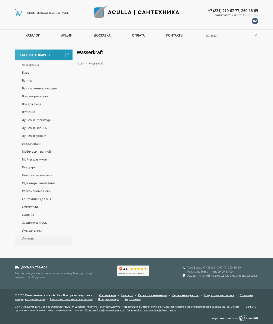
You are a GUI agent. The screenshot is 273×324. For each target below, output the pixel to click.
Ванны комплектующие (39, 88)
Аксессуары (30, 65)
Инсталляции (32, 144)
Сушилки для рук (34, 223)
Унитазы (28, 238)
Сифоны (28, 215)
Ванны (27, 81)
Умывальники (32, 231)
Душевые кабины (35, 128)
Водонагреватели (35, 96)
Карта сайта (133, 299)
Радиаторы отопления (38, 183)
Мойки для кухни (34, 160)
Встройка (29, 112)
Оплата (138, 35)
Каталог (33, 35)
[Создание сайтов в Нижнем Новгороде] (248, 320)
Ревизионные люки (36, 191)
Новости (127, 295)
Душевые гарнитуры (37, 120)
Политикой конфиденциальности (104, 310)
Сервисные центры (185, 295)
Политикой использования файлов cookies (151, 310)
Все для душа (31, 104)
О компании (107, 295)
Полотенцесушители (37, 175)
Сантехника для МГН (37, 199)
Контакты (174, 35)
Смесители (30, 207)
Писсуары (29, 167)
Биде (25, 73)
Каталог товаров (35, 55)
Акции (67, 35)
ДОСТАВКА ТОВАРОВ (34, 267)
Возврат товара (108, 299)
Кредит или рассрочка (219, 295)
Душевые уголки (34, 136)
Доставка (102, 35)
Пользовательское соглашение (71, 299)
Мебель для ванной (36, 152)
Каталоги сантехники (152, 295)
